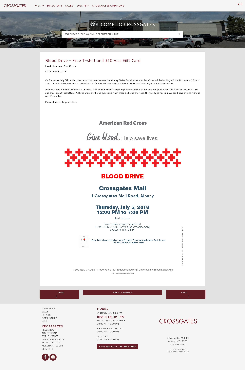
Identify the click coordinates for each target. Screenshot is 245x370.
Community (49, 318)
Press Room (49, 329)
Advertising (50, 333)
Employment (50, 336)
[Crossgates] (177, 321)
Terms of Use (184, 351)
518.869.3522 (177, 344)
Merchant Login (52, 345)
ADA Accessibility (53, 339)
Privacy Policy (51, 342)
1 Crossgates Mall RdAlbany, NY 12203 (178, 339)
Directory (48, 308)
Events (46, 314)
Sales (45, 311)
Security (47, 348)
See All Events (122, 292)
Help (44, 321)
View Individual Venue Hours (117, 346)
